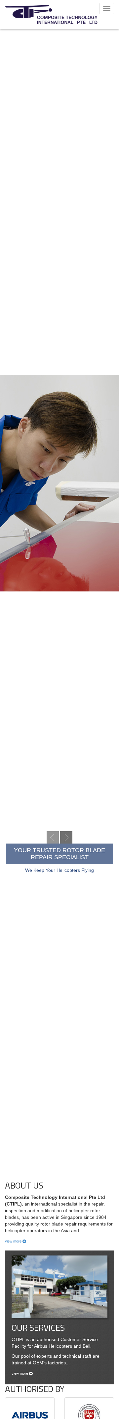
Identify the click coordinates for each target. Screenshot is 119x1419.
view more (13, 1240)
